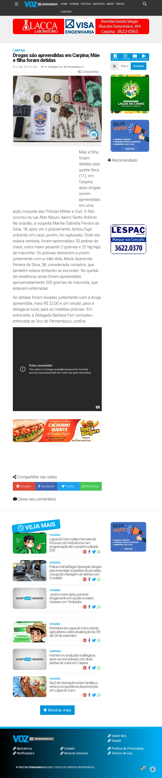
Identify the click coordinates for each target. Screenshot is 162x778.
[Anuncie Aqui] (130, 135)
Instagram (125, 59)
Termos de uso (121, 753)
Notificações (25, 753)
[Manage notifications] (153, 769)
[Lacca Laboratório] (81, 26)
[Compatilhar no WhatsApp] (99, 551)
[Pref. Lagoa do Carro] (130, 94)
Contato (69, 748)
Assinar (138, 66)
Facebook (115, 59)
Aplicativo (143, 59)
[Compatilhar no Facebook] (89, 551)
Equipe (116, 740)
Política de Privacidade (127, 748)
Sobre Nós (118, 736)
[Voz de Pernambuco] (41, 4)
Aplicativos (24, 748)
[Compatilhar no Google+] (85, 551)
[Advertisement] (45, 177)
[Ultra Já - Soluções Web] (143, 768)
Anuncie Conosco (75, 753)
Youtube (135, 59)
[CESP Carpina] (57, 432)
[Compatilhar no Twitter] (94, 551)
